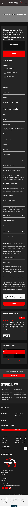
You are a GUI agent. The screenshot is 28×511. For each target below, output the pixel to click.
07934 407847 (6, 483)
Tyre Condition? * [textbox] (7, 231)
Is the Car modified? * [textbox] (8, 220)
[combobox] (14, 155)
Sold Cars (5, 418)
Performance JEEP (5, 394)
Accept (14, 506)
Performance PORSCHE (20, 397)
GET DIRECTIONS (5, 446)
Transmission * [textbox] (6, 154)
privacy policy (19, 494)
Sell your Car (18, 418)
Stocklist (17, 411)
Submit (14, 303)
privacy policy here (16, 289)
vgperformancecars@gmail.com (11, 485)
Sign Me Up (14, 375)
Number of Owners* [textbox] (8, 195)
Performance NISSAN (6, 397)
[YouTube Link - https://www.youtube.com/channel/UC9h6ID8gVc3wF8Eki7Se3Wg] (10, 488)
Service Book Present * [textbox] (8, 165)
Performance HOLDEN (19, 392)
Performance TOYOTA (6, 399)
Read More (6, 329)
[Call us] (2, 2)
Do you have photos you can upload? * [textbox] (13, 277)
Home (4, 411)
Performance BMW (19, 389)
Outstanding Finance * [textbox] (8, 257)
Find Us (4, 420)
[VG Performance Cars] (8, 467)
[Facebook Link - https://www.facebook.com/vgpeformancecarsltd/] (2, 488)
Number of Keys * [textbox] (7, 215)
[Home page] (14, 2)
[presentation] (8, 360)
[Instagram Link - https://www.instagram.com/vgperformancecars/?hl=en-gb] (6, 488)
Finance (5, 413)
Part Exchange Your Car (19, 414)
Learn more (14, 504)
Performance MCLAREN (20, 394)
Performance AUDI (5, 389)
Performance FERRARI (6, 392)
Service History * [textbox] (7, 160)
